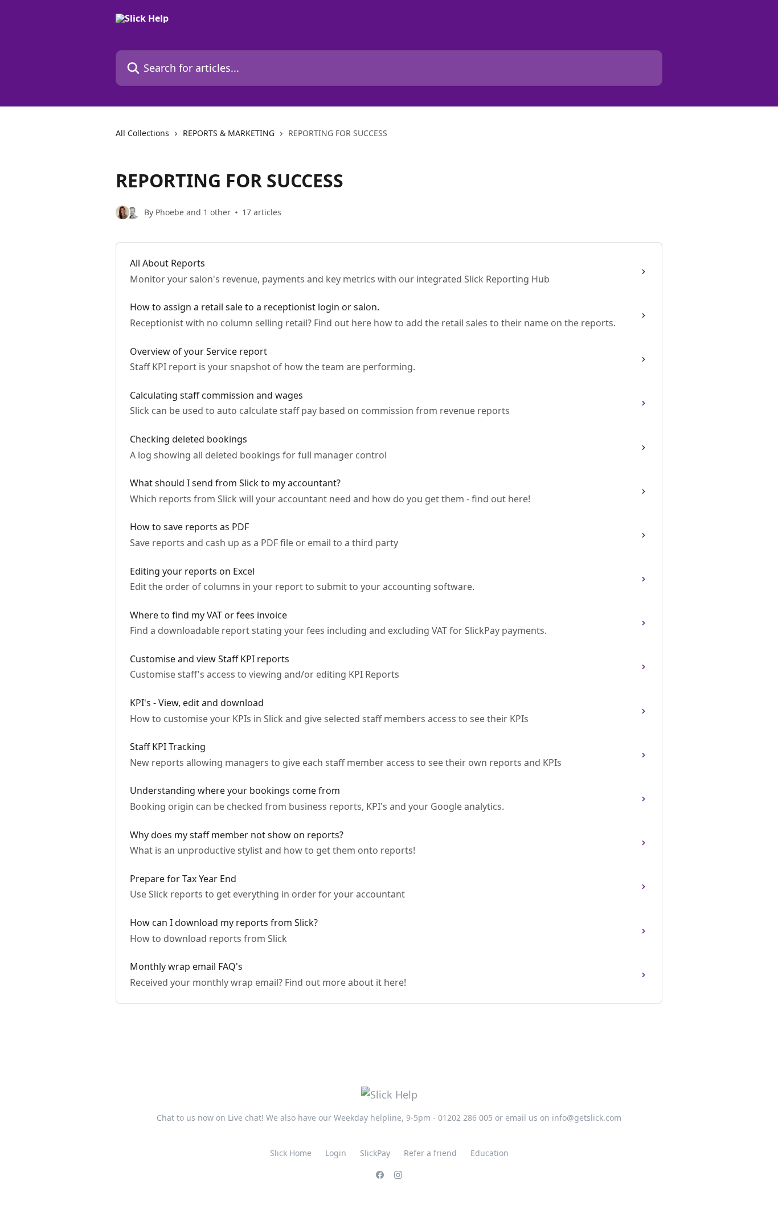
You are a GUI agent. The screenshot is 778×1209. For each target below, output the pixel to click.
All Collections (142, 133)
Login (335, 1152)
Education (489, 1152)
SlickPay (375, 1152)
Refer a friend (430, 1152)
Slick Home (291, 1152)
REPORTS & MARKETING (229, 133)
